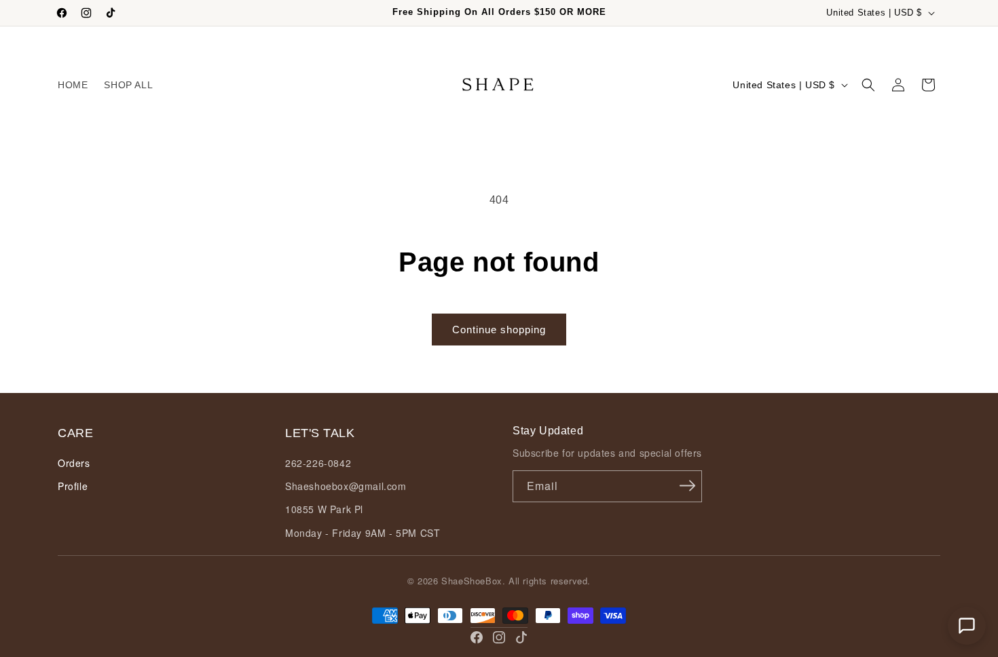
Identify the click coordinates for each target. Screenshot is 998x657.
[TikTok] (521, 637)
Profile (73, 486)
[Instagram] (499, 637)
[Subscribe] (687, 485)
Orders (74, 463)
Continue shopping (499, 329)
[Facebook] (476, 637)
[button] (868, 85)
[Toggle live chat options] (967, 626)
